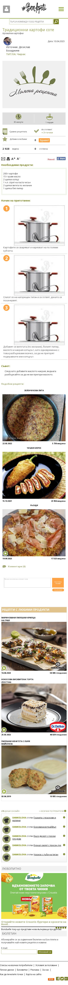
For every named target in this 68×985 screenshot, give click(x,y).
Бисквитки (22, 969)
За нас (45, 969)
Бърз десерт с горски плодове (34, 837)
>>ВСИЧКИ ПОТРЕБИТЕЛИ (51, 811)
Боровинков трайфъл (45, 826)
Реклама (35, 969)
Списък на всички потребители (16, 965)
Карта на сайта (33, 974)
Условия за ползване (46, 965)
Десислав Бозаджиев (18, 48)
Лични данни (7, 969)
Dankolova (19, 817)
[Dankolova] (6, 820)
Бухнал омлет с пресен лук (47, 845)
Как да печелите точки (11, 974)
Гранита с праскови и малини (34, 819)
